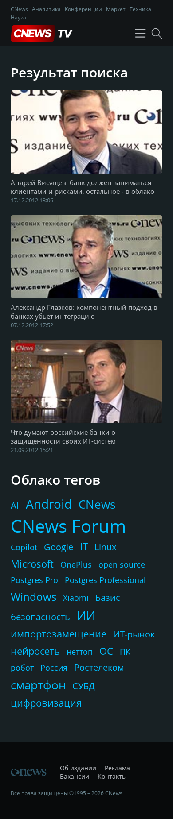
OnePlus (76, 564)
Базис (107, 597)
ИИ (86, 615)
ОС (106, 650)
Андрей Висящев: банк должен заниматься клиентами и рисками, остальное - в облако (82, 187)
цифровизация (46, 702)
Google (58, 547)
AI (15, 505)
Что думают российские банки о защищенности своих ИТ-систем (63, 436)
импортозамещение (58, 633)
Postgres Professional (105, 580)
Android (49, 503)
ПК (125, 651)
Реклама (117, 768)
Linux (105, 547)
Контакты (112, 776)
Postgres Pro (34, 580)
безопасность (40, 617)
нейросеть (35, 650)
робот (22, 667)
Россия (53, 667)
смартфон (38, 685)
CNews (19, 9)
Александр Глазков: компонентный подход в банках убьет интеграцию (84, 312)
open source (121, 564)
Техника (140, 9)
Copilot (24, 547)
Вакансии (74, 776)
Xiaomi (76, 597)
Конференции (83, 9)
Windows (33, 596)
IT (84, 546)
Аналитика (46, 9)
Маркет (116, 9)
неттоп (80, 651)
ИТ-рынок (134, 634)
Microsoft (32, 563)
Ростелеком (99, 667)
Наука (18, 17)
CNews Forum (68, 526)
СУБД (83, 686)
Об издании (78, 768)
